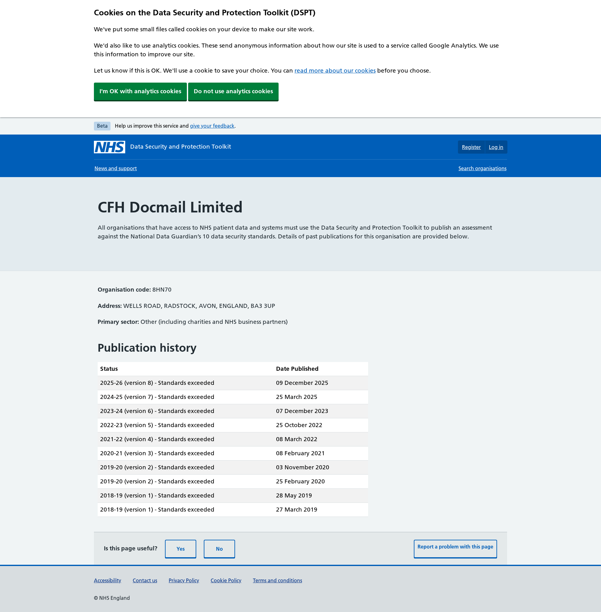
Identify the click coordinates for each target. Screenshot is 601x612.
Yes (181, 549)
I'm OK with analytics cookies (140, 91)
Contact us (145, 580)
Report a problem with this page (455, 546)
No (219, 549)
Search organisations (482, 168)
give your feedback (212, 126)
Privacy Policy (184, 580)
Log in (496, 147)
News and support (116, 168)
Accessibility (107, 580)
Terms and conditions (277, 580)
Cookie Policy (226, 580)
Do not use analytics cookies (233, 91)
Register (471, 147)
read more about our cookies (335, 70)
